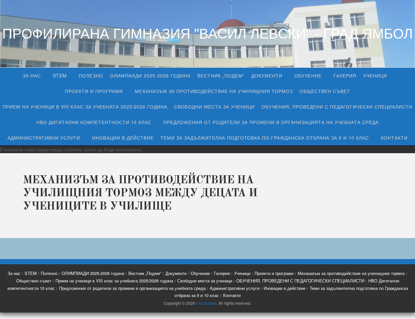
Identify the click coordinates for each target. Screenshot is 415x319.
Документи (266, 75)
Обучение (308, 75)
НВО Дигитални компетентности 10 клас (93, 122)
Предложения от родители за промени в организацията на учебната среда (271, 122)
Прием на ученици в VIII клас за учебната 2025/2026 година (85, 106)
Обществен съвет (325, 91)
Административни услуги (43, 137)
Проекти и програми (94, 91)
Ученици (375, 75)
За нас (32, 75)
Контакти (394, 137)
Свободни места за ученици (214, 106)
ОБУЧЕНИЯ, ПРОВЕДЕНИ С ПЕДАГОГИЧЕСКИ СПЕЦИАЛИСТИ (337, 106)
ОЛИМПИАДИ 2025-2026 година (150, 75)
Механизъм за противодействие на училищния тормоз (214, 91)
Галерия (345, 75)
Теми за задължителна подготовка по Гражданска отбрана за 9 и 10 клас (264, 137)
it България (206, 303)
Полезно (91, 75)
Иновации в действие (123, 137)
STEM (60, 75)
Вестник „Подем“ (220, 75)
